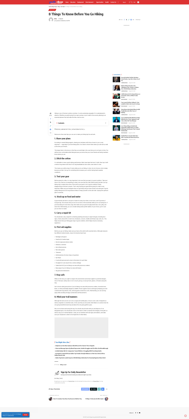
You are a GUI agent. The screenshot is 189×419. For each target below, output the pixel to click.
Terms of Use (11, 415)
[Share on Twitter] (126, 19)
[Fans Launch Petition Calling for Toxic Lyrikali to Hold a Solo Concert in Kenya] (116, 104)
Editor (55, 18)
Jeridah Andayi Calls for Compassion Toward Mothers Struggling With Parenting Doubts (78, 351)
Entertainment (124, 99)
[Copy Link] (129, 19)
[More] (133, 19)
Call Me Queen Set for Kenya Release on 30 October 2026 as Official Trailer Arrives (130, 95)
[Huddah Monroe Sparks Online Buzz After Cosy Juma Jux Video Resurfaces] (116, 138)
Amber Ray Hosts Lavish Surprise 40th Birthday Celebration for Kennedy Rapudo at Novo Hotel (80, 358)
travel (64, 364)
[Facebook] (135, 413)
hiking (61, 364)
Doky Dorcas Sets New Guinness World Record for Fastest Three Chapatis (74, 345)
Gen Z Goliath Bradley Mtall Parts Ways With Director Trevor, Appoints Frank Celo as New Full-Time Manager (130, 119)
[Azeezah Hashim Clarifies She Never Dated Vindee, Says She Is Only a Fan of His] (116, 79)
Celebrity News (124, 82)
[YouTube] (139, 413)
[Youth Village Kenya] (56, 2)
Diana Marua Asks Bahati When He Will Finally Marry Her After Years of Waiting (130, 111)
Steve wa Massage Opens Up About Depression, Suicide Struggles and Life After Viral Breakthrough (81, 348)
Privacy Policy (96, 381)
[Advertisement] (81, 327)
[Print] (131, 19)
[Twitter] (137, 413)
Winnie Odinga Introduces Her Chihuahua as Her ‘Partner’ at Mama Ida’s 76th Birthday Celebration (130, 87)
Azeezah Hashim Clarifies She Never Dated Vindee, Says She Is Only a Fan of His (130, 79)
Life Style (52, 9)
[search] (131, 2)
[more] (118, 2)
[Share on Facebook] (124, 19)
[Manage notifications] (185, 416)
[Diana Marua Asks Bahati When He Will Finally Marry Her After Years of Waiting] (116, 111)
